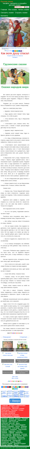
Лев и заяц (15, 376)
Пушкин (25, 419)
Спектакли (5, 410)
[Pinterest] (8, 387)
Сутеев (24, 434)
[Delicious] (14, 387)
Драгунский (17, 436)
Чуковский (16, 440)
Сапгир (4, 439)
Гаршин (4, 422)
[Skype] (15, 389)
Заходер (12, 437)
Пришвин (19, 432)
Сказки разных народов (10, 416)
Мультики (15, 407)
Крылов (4, 420)
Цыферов (16, 434)
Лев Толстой (13, 422)
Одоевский (22, 420)
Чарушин (11, 431)
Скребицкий (6, 428)
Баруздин (5, 429)
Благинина (12, 439)
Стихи (21, 410)
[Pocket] (22, 387)
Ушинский (12, 420)
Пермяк (4, 432)
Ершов (18, 419)
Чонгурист (15, 57)
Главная (4, 9)
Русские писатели (8, 413)
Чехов (17, 426)
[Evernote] (18, 387)
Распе (16, 445)
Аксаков (4, 419)
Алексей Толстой (7, 423)
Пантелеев (22, 429)
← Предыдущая (6, 337)
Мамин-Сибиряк (7, 426)
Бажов (11, 419)
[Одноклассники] (15, 51)
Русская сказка (7, 1)
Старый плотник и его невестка (15, 55)
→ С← (15, 381)
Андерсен (5, 442)
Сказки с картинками (17, 405)
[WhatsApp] (17, 51)
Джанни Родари (20, 443)
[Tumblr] (25, 387)
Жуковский (5, 425)
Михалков (20, 437)
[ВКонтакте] (13, 51)
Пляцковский (6, 436)
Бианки (24, 426)
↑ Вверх (15, 400)
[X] (10, 387)
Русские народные (8, 412)
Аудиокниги (5, 407)
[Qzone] (23, 387)
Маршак (4, 437)
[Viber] (21, 51)
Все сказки (12, 9)
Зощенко (13, 429)
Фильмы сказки (18, 408)
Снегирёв (15, 428)
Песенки (14, 410)
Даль (18, 423)
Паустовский (6, 434)
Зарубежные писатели (10, 415)
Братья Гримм (6, 443)
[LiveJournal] (20, 387)
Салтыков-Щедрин (18, 425)
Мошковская (6, 440)
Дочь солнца (15, 378)
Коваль (4, 431)
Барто (25, 436)
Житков (23, 428)
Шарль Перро (15, 442)
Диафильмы (6, 408)
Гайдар (11, 432)
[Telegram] (17, 389)
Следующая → (24, 337)
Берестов (21, 439)
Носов (19, 431)
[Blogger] (12, 387)
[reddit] (16, 387)
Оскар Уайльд (6, 445)
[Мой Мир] (19, 51)
